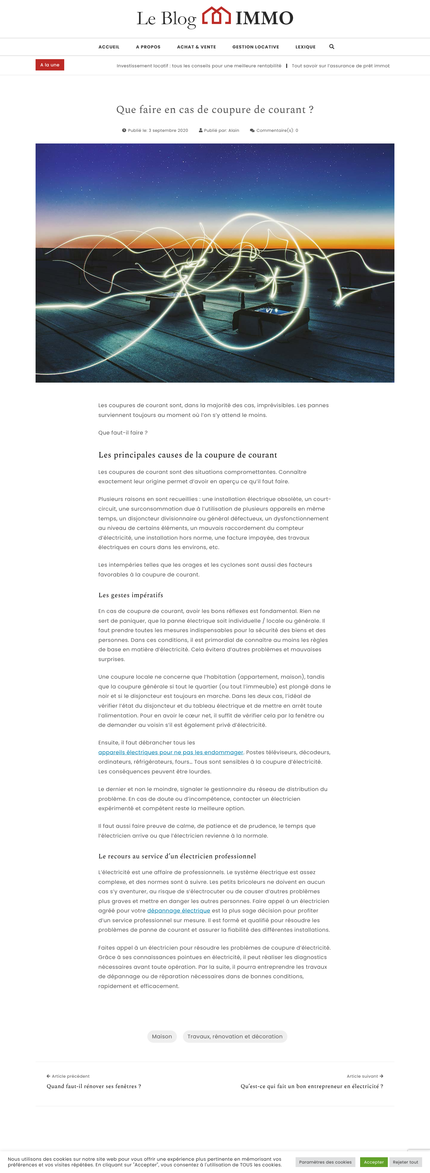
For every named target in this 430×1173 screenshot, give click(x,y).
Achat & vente (196, 47)
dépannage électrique (178, 910)
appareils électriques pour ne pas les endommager (171, 752)
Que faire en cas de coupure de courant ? (215, 110)
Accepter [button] (374, 1162)
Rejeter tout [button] (405, 1162)
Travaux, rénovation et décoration (235, 1036)
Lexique (306, 47)
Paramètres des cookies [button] (325, 1162)
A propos (148, 47)
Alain (234, 130)
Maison (162, 1036)
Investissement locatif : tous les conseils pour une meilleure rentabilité (176, 66)
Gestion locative (256, 47)
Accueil (109, 47)
